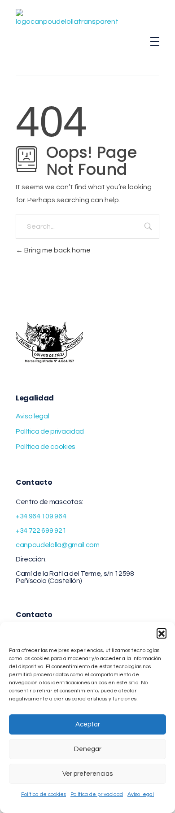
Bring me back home (57, 250)
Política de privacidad (96, 794)
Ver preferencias (87, 773)
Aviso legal (140, 794)
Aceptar (87, 724)
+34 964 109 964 (41, 516)
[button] (161, 633)
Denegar (87, 749)
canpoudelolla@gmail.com (58, 544)
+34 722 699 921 (41, 530)
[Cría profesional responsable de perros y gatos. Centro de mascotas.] (67, 42)
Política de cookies (43, 794)
